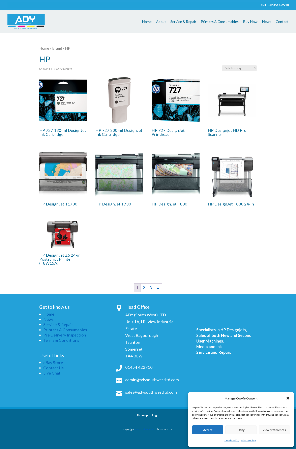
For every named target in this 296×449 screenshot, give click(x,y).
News (266, 22)
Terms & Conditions (61, 340)
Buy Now (250, 22)
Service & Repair (183, 22)
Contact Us (53, 367)
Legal (155, 415)
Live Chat (51, 373)
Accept (207, 430)
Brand (57, 48)
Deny (241, 430)
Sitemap (142, 415)
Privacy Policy (248, 440)
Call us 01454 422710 (275, 5)
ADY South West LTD (145, 429)
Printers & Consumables (220, 22)
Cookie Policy (232, 440)
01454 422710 (139, 367)
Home (147, 22)
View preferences (274, 430)
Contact (282, 22)
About (161, 22)
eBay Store (53, 362)
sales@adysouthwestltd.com (151, 392)
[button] (288, 398)
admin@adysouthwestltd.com (152, 379)
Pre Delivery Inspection (64, 334)
